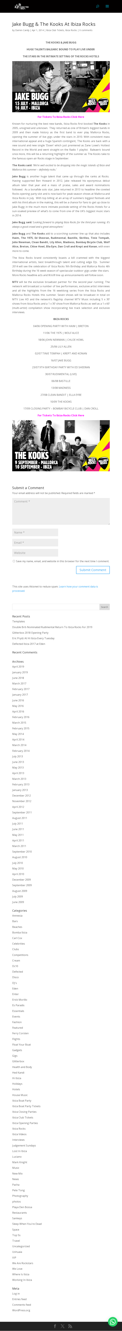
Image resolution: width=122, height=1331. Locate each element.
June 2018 (18, 678)
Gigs (14, 1055)
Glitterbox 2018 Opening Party (30, 632)
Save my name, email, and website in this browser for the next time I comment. (62, 561)
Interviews (18, 1140)
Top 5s (16, 1235)
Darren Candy (22, 30)
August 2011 (19, 818)
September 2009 (22, 885)
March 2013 (19, 779)
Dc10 (15, 966)
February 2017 (20, 689)
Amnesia (17, 915)
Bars (15, 921)
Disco (15, 977)
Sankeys (17, 1218)
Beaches (17, 927)
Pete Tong (18, 1190)
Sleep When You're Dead (27, 1224)
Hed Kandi (18, 1072)
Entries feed (19, 1299)
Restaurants (19, 1212)
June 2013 (18, 762)
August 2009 (19, 891)
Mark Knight (19, 1162)
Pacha (15, 1184)
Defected (17, 971)
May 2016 (18, 706)
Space (15, 1229)
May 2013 (18, 767)
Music (15, 1168)
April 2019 (18, 666)
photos (16, 1201)
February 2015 (20, 728)
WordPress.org (21, 1310)
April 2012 (18, 807)
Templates (18, 621)
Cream (16, 960)
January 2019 (20, 672)
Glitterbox (18, 1061)
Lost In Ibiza (19, 1151)
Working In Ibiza (22, 1280)
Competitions (20, 955)
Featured (17, 1027)
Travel (16, 1240)
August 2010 (19, 857)
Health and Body (22, 1067)
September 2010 (22, 851)
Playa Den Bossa (22, 1207)
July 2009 (17, 896)
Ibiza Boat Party (21, 1100)
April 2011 (18, 840)
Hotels (16, 1089)
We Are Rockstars (22, 1263)
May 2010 (18, 868)
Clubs (15, 949)
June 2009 (18, 902)
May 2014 (18, 734)
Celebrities (18, 943)
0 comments (85, 30)
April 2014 (18, 739)
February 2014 (20, 751)
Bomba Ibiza (19, 932)
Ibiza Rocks (71, 30)
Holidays (17, 1083)
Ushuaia (17, 1252)
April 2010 (18, 874)
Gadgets (17, 1050)
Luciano (17, 1156)
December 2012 (21, 795)
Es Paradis (18, 1005)
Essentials (18, 1011)
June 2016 (18, 700)
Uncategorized (21, 1246)
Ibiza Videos (19, 1134)
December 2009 (21, 879)
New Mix (17, 1173)
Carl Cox (17, 938)
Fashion (17, 1022)
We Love (17, 1268)
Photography (20, 1196)
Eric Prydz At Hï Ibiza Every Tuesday (33, 638)
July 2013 (17, 756)
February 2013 (20, 784)
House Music (20, 1095)
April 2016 (18, 711)
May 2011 (18, 835)
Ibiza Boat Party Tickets (26, 1106)
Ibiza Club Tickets (55, 30)
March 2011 (19, 846)
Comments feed (21, 1304)
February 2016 (20, 717)
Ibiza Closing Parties (24, 1112)
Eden (15, 988)
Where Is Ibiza (20, 1274)
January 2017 (20, 694)
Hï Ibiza (16, 1078)
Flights (16, 1039)
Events (16, 1016)
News (15, 1179)
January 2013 (20, 790)
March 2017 (19, 683)
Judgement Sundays (24, 1145)
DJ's (14, 983)
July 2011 (17, 823)
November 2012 (21, 801)
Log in (16, 1293)
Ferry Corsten (20, 1033)
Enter (15, 994)
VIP (14, 1257)
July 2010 (17, 863)
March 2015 (19, 722)
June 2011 (18, 829)
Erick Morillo (19, 999)
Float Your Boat (21, 1044)
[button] (113, 1322)
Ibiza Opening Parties (25, 1123)
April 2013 (18, 773)
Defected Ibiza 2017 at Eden (28, 644)
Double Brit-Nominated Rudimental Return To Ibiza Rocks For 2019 (52, 627)
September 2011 (22, 812)
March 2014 (19, 745)
